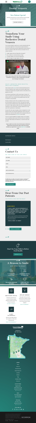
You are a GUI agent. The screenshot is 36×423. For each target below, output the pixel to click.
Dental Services (18, 368)
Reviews (18, 374)
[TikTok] (19, 409)
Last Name (8, 160)
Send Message (10, 184)
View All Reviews (15, 229)
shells (15, 87)
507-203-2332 (18, 332)
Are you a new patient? (10, 170)
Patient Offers (18, 22)
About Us (18, 366)
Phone (7, 163)
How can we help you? (10, 173)
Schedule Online (18, 379)
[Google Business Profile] (23, 409)
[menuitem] (18, 140)
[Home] (17, 2)
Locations (18, 372)
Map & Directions (18, 390)
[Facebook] (12, 409)
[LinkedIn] (16, 409)
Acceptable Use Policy (9, 181)
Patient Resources (18, 370)
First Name (8, 157)
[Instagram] (14, 409)
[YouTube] (21, 409)
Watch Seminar (24, 304)
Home (18, 364)
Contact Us (18, 254)
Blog (18, 376)
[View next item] (8, 229)
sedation (18, 114)
